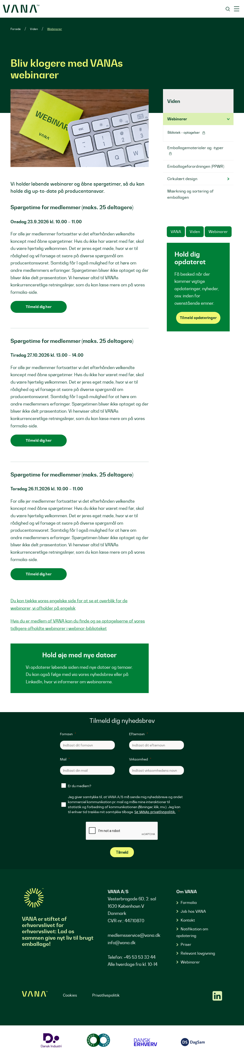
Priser (186, 944)
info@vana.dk (122, 942)
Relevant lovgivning (198, 953)
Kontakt (188, 920)
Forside (15, 29)
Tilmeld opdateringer (198, 317)
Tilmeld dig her (38, 306)
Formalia (189, 902)
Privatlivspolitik (106, 995)
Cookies (70, 995)
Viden (34, 29)
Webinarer (54, 29)
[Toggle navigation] (236, 8)
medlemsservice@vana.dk (134, 935)
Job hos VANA (193, 911)
